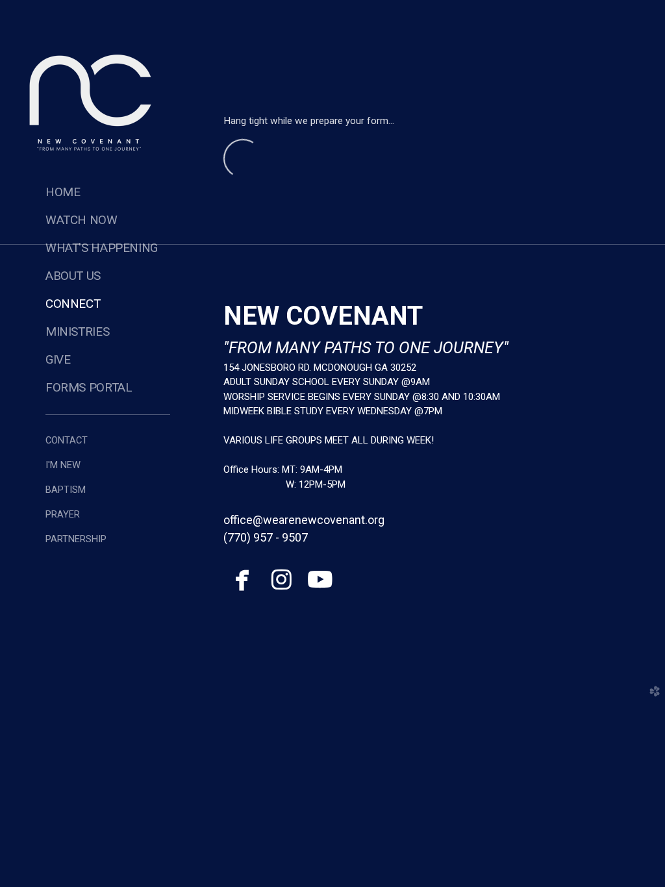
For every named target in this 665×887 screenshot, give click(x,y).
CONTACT (66, 440)
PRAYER (62, 514)
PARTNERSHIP (76, 539)
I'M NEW (63, 465)
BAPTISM (65, 489)
